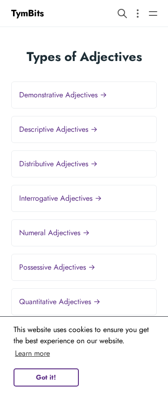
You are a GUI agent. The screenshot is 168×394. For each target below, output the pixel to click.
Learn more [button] (32, 353)
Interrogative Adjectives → (60, 198)
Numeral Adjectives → (54, 232)
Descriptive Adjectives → (58, 129)
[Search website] (122, 13)
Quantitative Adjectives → (59, 301)
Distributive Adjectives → (58, 163)
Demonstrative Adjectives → (63, 94)
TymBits (27, 13)
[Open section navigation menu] (138, 13)
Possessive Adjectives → (57, 267)
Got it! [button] (46, 377)
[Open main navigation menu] (153, 13)
